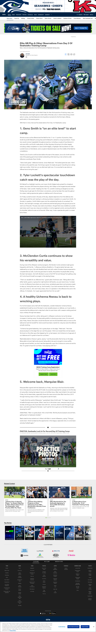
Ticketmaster (89, 596)
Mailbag (19, 583)
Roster (7, 568)
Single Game (89, 568)
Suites (90, 577)
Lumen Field (77, 568)
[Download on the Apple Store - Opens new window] (43, 613)
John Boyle (28, 53)
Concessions (77, 580)
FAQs (78, 590)
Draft (20, 568)
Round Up (20, 570)
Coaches (7, 572)
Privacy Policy (13, 630)
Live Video (32, 591)
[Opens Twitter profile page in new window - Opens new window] (26, 57)
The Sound (32, 570)
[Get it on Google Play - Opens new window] (53, 614)
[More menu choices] (51, 14)
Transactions (6, 582)
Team (7, 565)
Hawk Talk (55, 589)
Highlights (32, 568)
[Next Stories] (89, 532)
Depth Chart (7, 570)
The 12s (44, 593)
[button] (48, 231)
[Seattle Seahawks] (48, 619)
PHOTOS (44, 565)
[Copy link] (74, 54)
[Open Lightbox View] (48, 454)
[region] (48, 627)
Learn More (53, 374)
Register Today (43, 374)
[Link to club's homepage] (4, 14)
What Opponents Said (20, 602)
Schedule (66, 565)
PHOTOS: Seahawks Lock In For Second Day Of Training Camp (45, 431)
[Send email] (71, 55)
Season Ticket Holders (89, 592)
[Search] (77, 15)
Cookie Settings (61, 626)
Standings (7, 575)
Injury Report (6, 579)
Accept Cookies (85, 626)
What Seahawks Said (20, 597)
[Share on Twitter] (68, 55)
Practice (44, 584)
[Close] (93, 626)
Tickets (90, 565)
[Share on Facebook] (66, 55)
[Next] (58, 469)
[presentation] (91, 518)
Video (32, 565)
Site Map (19, 605)
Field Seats (90, 582)
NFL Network (32, 589)
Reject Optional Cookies (73, 626)
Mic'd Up (32, 576)
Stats (7, 577)
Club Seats (90, 579)
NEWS (19, 565)
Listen (55, 565)
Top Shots (44, 578)
